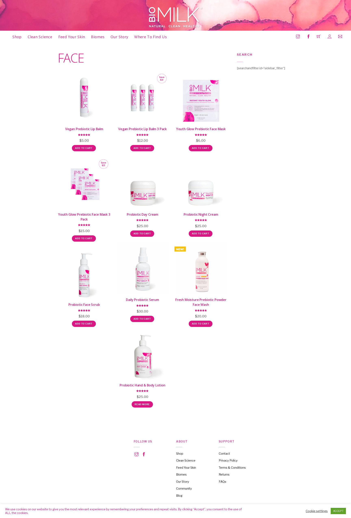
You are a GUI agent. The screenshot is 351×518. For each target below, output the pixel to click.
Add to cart (84, 148)
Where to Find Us (150, 36)
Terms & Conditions (232, 467)
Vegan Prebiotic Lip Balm (84, 129)
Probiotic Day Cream (142, 214)
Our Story (119, 36)
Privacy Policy (228, 460)
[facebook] (144, 453)
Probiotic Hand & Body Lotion (142, 385)
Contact (224, 453)
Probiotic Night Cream (201, 214)
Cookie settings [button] (317, 511)
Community (184, 488)
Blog (179, 495)
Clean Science (40, 36)
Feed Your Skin (71, 36)
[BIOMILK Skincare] (176, 17)
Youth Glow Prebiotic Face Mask (201, 129)
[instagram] (136, 453)
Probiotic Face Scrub (84, 304)
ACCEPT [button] (338, 511)
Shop (17, 36)
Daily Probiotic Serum (142, 299)
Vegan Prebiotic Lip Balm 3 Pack (142, 129)
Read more (142, 404)
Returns (224, 474)
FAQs (222, 481)
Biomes (97, 36)
